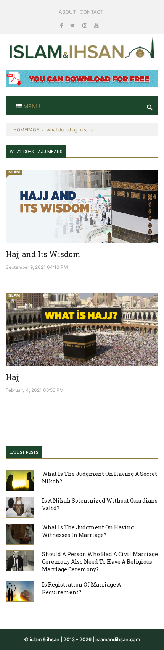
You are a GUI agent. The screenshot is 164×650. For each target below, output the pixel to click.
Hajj (13, 377)
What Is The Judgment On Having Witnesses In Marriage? (88, 531)
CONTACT (91, 12)
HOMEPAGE (26, 130)
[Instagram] (85, 25)
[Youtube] (96, 25)
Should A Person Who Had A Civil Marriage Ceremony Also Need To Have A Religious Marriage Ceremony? (100, 561)
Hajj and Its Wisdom (43, 254)
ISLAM (14, 172)
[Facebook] (62, 25)
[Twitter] (73, 25)
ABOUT (67, 12)
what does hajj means (70, 130)
